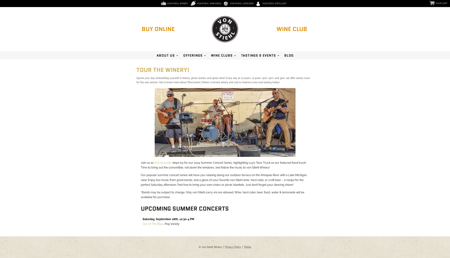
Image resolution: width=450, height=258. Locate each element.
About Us (166, 55)
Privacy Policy (233, 246)
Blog (289, 55)
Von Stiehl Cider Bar (241, 3)
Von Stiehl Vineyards (209, 3)
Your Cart (441, 3)
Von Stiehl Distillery (274, 3)
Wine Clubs (222, 55)
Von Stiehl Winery (177, 3)
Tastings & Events (258, 55)
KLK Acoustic (163, 162)
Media (247, 246)
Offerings (192, 55)
